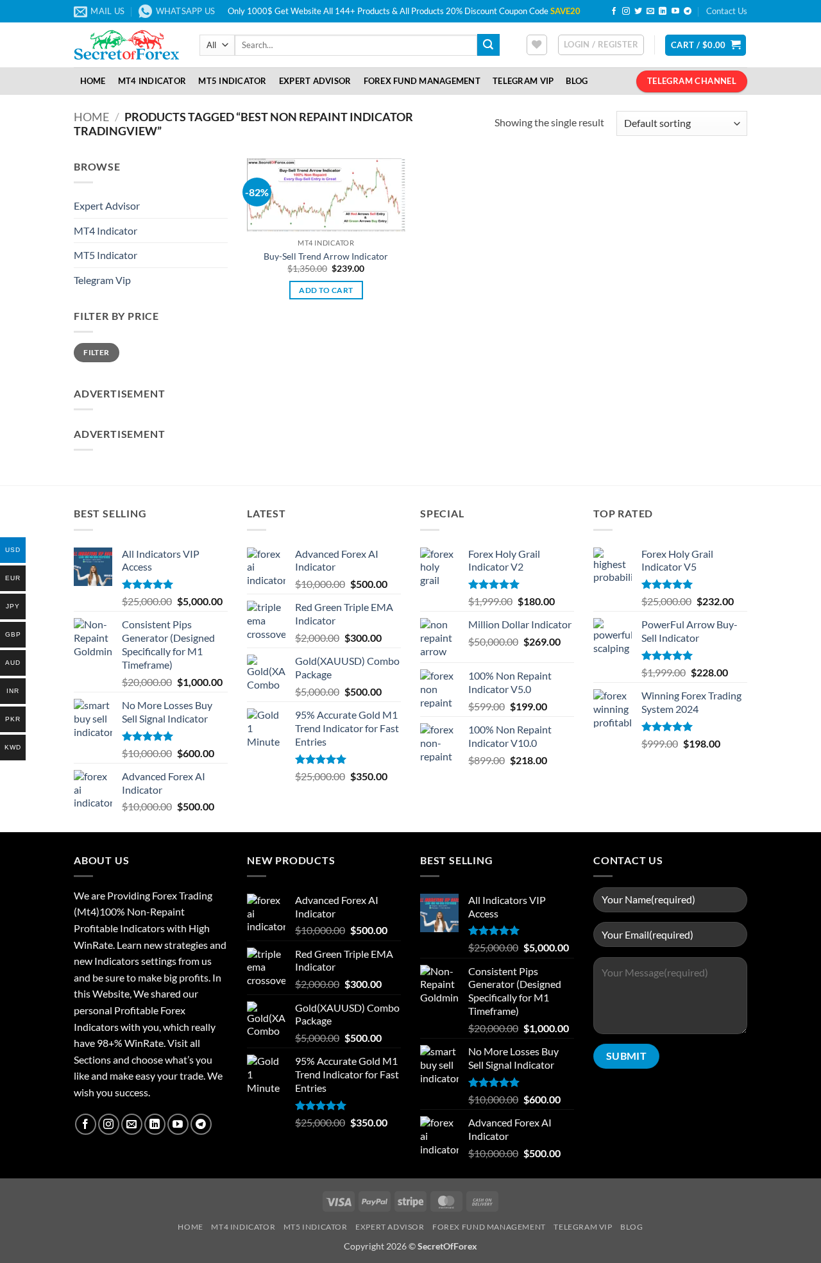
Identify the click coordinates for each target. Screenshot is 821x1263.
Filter (96, 352)
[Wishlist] (537, 45)
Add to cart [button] (326, 290)
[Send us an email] (650, 11)
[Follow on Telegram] (687, 11)
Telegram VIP (523, 81)
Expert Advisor (315, 81)
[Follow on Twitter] (638, 11)
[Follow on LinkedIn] (662, 11)
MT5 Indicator (232, 81)
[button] (601, 45)
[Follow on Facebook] (614, 11)
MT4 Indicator (152, 81)
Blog (577, 81)
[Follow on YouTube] (675, 11)
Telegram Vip (102, 280)
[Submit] (488, 45)
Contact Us (726, 11)
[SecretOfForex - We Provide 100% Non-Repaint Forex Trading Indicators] (127, 44)
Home (93, 81)
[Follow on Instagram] (626, 11)
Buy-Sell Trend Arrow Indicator (326, 256)
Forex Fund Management (422, 81)
